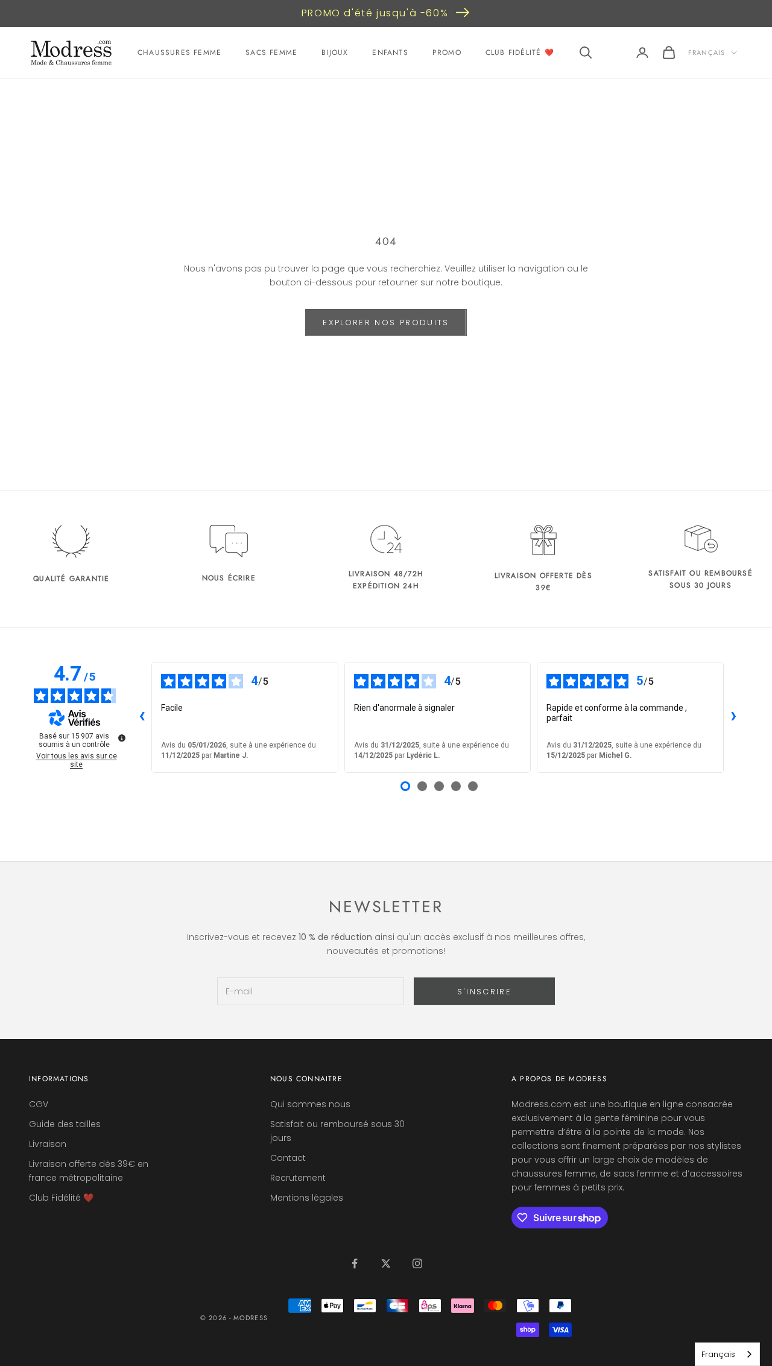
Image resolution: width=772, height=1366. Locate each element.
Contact (288, 1158)
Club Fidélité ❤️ (520, 52)
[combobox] (727, 1354)
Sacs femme (271, 52)
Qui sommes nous (310, 1104)
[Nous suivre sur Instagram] (417, 1263)
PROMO (446, 52)
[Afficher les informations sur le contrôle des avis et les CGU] (122, 738)
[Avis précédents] (141, 717)
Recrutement (298, 1178)
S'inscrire (484, 991)
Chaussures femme (179, 52)
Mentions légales (306, 1198)
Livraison (47, 1144)
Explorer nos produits (386, 322)
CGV (38, 1104)
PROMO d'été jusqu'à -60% (375, 13)
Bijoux (334, 52)
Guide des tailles (65, 1124)
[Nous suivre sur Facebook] (355, 1263)
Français (706, 52)
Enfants (390, 52)
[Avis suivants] (733, 717)
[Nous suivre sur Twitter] (386, 1263)
